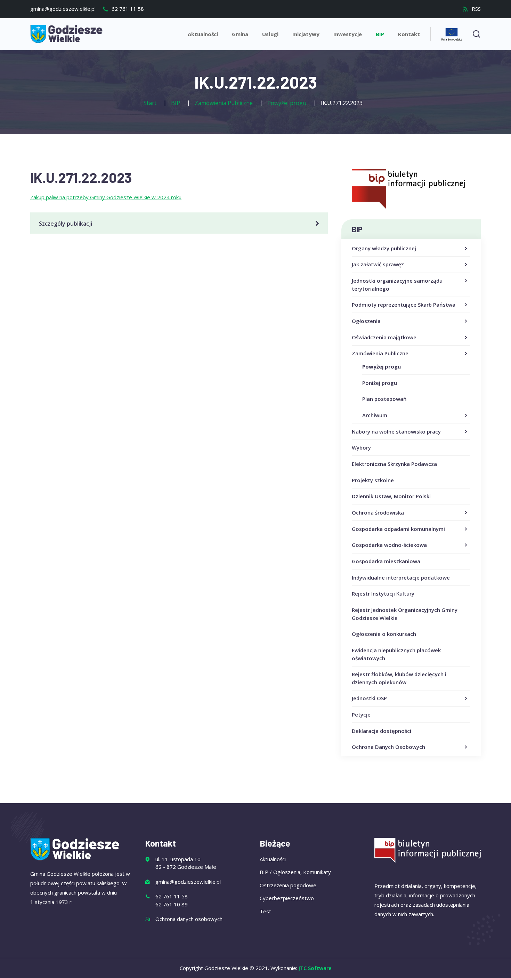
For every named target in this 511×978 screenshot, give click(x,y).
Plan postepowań (384, 398)
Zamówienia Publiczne (380, 353)
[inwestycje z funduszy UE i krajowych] (451, 33)
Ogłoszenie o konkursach (384, 633)
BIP (380, 34)
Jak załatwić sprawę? (378, 264)
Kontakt (409, 34)
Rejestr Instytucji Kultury (383, 593)
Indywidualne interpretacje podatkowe (401, 577)
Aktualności (203, 34)
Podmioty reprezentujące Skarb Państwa (403, 304)
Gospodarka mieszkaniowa (386, 561)
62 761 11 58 (127, 8)
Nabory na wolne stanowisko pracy (396, 431)
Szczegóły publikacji (65, 223)
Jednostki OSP (369, 698)
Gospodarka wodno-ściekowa (389, 544)
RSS (475, 8)
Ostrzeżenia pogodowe (288, 885)
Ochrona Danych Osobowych (388, 746)
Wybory (361, 447)
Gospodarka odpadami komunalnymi (398, 528)
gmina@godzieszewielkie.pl (63, 8)
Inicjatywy (305, 34)
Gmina (240, 34)
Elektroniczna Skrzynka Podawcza (394, 463)
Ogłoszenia (366, 320)
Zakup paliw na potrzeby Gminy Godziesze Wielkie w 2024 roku (105, 197)
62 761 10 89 (171, 904)
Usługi (270, 34)
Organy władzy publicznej (384, 248)
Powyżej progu (381, 366)
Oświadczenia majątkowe (384, 337)
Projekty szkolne (373, 480)
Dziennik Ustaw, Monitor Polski (391, 496)
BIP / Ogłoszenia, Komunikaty (295, 871)
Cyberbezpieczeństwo (287, 898)
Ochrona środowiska (378, 512)
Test (265, 911)
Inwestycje (347, 34)
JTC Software (315, 967)
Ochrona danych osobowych (188, 918)
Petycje (361, 714)
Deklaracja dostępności (381, 730)
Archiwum (374, 415)
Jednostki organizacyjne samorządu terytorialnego (397, 284)
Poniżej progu (379, 382)
